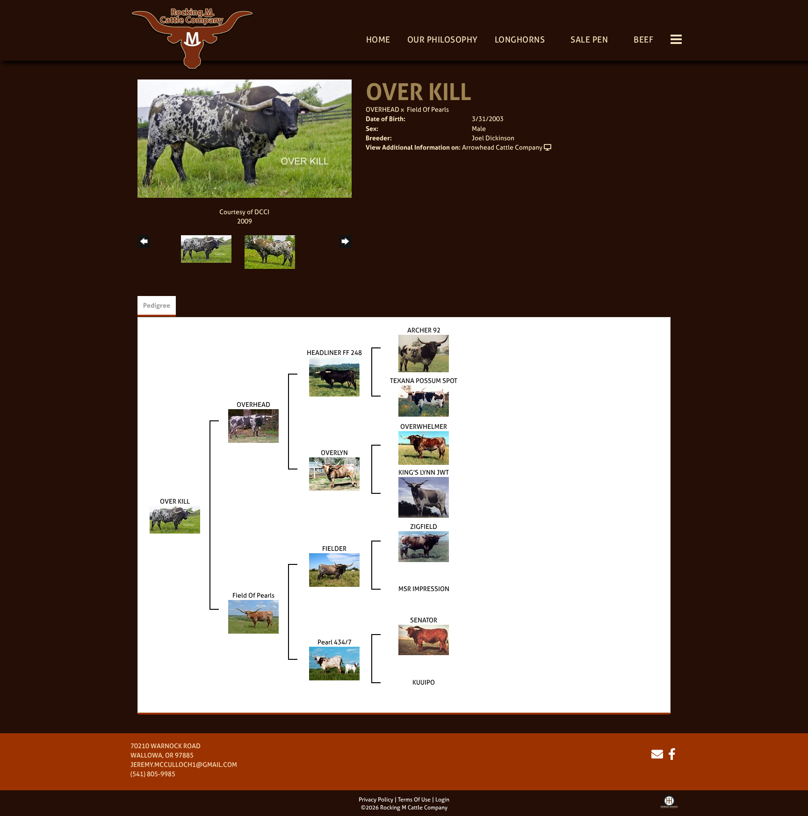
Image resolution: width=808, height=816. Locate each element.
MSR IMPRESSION (423, 588)
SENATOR (423, 619)
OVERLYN (334, 452)
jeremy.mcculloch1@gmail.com (183, 764)
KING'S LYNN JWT (423, 472)
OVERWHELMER (423, 426)
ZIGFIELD (423, 526)
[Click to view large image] (244, 137)
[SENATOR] (423, 639)
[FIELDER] (334, 568)
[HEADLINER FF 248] (334, 375)
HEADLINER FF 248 (334, 352)
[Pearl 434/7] (334, 662)
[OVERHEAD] (253, 425)
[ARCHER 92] (423, 352)
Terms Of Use (414, 799)
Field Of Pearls (428, 109)
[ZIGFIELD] (423, 545)
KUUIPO (423, 682)
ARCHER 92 (423, 329)
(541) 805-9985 (152, 773)
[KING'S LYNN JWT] (423, 496)
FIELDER (334, 548)
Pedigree (156, 305)
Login (442, 799)
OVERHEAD (382, 109)
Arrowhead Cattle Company (502, 147)
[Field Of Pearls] (253, 615)
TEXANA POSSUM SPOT (423, 380)
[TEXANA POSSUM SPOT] (423, 400)
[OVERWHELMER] (423, 446)
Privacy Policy (376, 799)
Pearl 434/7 (334, 641)
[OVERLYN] (334, 473)
